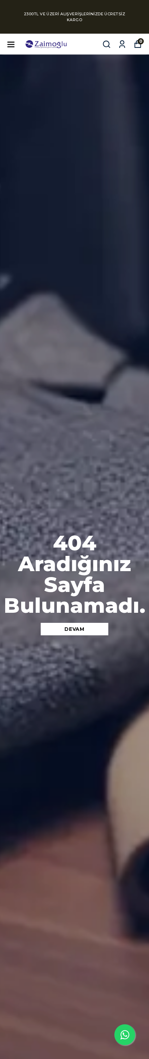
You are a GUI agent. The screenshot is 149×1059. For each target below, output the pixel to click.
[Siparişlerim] (122, 44)
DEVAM (74, 629)
